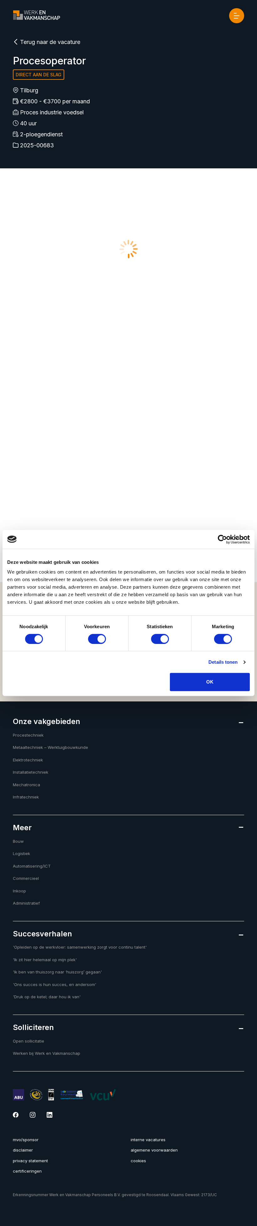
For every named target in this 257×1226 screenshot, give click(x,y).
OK (209, 681)
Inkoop (19, 890)
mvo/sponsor (26, 1139)
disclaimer (23, 1149)
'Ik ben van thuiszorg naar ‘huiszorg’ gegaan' (57, 971)
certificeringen (27, 1171)
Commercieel (26, 878)
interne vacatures (148, 1139)
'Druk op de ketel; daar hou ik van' (47, 996)
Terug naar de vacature (49, 42)
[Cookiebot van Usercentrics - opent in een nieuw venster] (222, 539)
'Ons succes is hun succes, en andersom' (54, 984)
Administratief (26, 903)
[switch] (97, 639)
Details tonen (223, 662)
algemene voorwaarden (154, 1149)
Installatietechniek (30, 772)
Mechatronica (26, 784)
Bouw (18, 841)
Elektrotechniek (28, 759)
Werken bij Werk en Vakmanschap (46, 1053)
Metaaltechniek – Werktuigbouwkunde (50, 747)
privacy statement (30, 1160)
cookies (138, 1160)
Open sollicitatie (28, 1040)
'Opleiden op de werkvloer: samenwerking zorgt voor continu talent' (80, 947)
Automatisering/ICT (32, 866)
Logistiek (21, 853)
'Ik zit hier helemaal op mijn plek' (45, 959)
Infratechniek (26, 796)
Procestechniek (28, 735)
